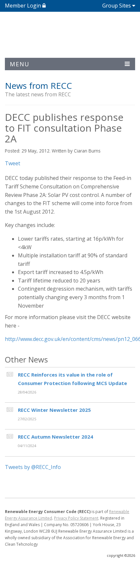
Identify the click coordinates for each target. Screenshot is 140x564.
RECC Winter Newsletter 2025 (54, 410)
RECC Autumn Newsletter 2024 (55, 436)
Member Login (23, 5)
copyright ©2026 (121, 555)
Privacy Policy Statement (76, 518)
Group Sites (116, 5)
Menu (20, 64)
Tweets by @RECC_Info (33, 467)
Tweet (12, 163)
